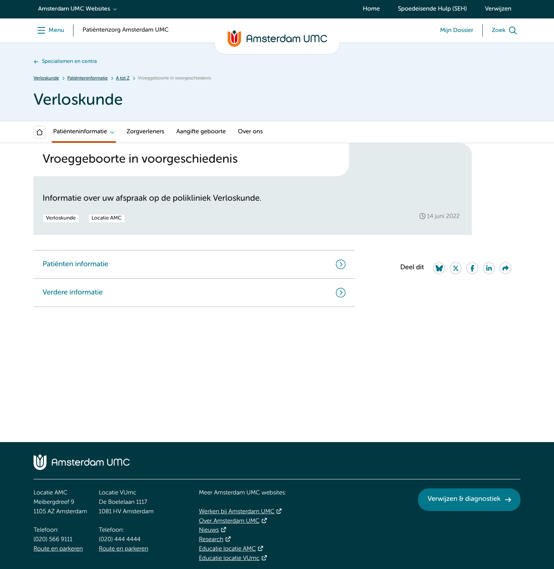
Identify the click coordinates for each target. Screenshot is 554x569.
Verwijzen (498, 9)
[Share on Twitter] (456, 268)
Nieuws (209, 530)
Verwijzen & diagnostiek (463, 499)
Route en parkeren (58, 549)
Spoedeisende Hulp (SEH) (432, 9)
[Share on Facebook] (472, 268)
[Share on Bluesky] (439, 268)
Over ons (250, 132)
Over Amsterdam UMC (229, 521)
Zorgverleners (145, 132)
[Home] (40, 132)
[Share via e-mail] (505, 268)
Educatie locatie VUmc (229, 558)
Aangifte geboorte (201, 132)
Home (371, 9)
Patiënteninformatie (87, 78)
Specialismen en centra (69, 61)
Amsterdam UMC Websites (74, 9)
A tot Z (123, 78)
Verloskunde (46, 78)
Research (211, 540)
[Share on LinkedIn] (489, 268)
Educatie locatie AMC (227, 549)
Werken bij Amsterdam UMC (237, 512)
